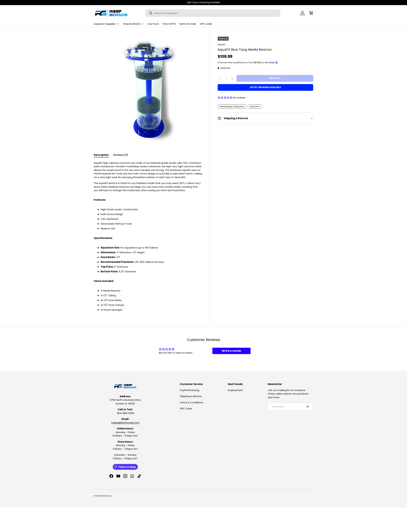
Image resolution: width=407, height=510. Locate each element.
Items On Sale (187, 23)
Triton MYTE (169, 23)
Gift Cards (206, 23)
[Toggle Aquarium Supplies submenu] (118, 24)
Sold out (274, 78)
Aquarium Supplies (105, 23)
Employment (235, 390)
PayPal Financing (189, 390)
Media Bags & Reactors (232, 106)
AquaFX (221, 44)
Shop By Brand (131, 23)
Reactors (255, 106)
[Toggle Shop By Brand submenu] (143, 24)
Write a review (231, 351)
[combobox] (212, 13)
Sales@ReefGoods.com (125, 422)
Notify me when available (265, 87)
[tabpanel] (148, 236)
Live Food (153, 23)
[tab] (101, 155)
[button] (311, 13)
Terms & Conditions (191, 402)
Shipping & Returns (191, 396)
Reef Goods (106, 496)
